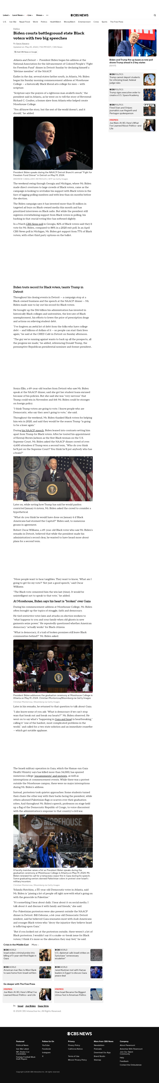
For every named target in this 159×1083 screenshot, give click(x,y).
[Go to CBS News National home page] (79, 15)
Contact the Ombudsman (131, 1065)
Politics (44, 22)
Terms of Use (73, 1056)
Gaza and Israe (63, 719)
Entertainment (84, 22)
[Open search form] (155, 15)
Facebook (46, 1049)
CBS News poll (34, 224)
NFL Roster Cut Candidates (22, 1053)
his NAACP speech (33, 430)
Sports (104, 22)
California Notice (75, 1049)
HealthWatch (55, 22)
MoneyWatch (69, 22)
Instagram (46, 1053)
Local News (17, 15)
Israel (20, 1006)
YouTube (46, 1045)
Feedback (124, 1061)
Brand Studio (99, 1056)
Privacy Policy (74, 1045)
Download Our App (102, 1053)
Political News (22, 1045)
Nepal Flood (24, 22)
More (35, 944)
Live (30, 15)
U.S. (4, 22)
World (35, 22)
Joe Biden (30, 1006)
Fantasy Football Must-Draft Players (26, 1058)
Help (122, 1058)
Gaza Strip (43, 1006)
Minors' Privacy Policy (77, 1060)
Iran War (12, 22)
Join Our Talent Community (126, 1053)
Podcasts (98, 1049)
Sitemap (97, 1060)
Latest (6, 15)
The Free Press (116, 22)
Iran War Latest (22, 1049)
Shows (39, 15)
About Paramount (127, 1045)
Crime (96, 22)
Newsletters (99, 1045)
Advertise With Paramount (131, 1049)
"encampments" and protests (50, 776)
